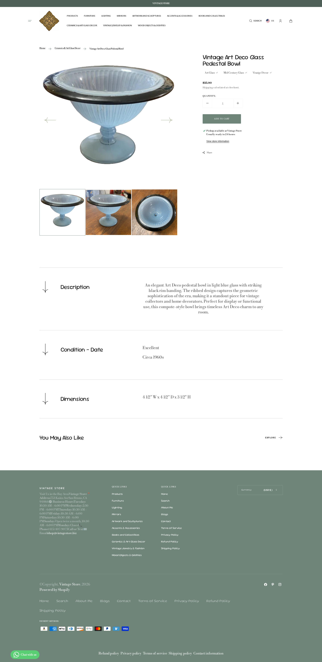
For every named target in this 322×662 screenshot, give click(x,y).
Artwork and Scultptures (127, 521)
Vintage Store (69, 584)
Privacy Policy (169, 535)
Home (42, 48)
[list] (108, 121)
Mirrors (116, 514)
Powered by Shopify (54, 590)
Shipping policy (180, 653)
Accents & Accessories (126, 528)
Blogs (164, 514)
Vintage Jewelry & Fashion (128, 548)
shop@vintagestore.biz (62, 533)
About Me (167, 508)
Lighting (117, 508)
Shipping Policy (170, 548)
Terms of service (155, 653)
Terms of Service (171, 528)
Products (117, 494)
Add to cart (222, 118)
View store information (217, 141)
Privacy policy (130, 653)
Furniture (118, 501)
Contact (166, 521)
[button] (255, 21)
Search (165, 501)
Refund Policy (169, 542)
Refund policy (108, 653)
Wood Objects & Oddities (127, 555)
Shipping (208, 87)
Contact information (208, 653)
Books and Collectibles (125, 535)
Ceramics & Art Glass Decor (67, 48)
